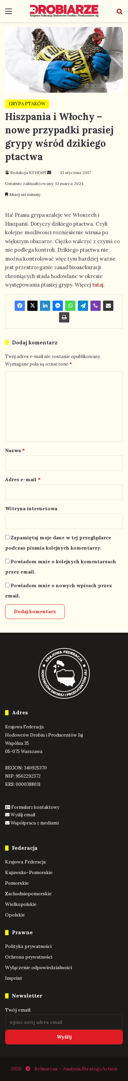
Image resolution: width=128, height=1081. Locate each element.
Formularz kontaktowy (35, 807)
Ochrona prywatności (28, 957)
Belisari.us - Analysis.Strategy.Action (75, 1069)
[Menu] (8, 13)
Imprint (13, 978)
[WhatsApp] (70, 306)
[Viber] (95, 306)
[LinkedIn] (45, 306)
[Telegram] (83, 306)
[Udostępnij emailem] (108, 306)
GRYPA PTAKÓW (27, 104)
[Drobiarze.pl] (64, 11)
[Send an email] (49, 172)
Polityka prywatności (28, 946)
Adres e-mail (23, 479)
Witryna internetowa (31, 508)
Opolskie (15, 915)
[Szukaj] (119, 13)
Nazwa (15, 450)
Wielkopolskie (21, 904)
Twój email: (18, 1010)
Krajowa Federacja (25, 862)
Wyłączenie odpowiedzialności (38, 967)
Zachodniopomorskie (28, 894)
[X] (32, 306)
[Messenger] (58, 306)
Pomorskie (17, 883)
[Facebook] (20, 306)
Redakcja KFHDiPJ (28, 172)
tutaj (97, 284)
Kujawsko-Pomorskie (29, 872)
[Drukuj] (64, 317)
